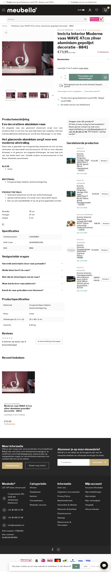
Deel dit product (91, 91)
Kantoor (33, 496)
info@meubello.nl (95, 129)
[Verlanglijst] (96, 10)
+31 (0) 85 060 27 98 (78, 131)
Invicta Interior (65, 30)
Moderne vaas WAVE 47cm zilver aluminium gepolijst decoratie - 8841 (42, 26)
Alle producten (92, 509)
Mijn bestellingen (93, 492)
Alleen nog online (37, 465)
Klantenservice (12, 465)
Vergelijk (89, 505)
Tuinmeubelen (36, 500)
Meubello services (38, 505)
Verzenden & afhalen (67, 505)
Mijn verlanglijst (92, 500)
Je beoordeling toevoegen (49, 341)
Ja (76, 566)
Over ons (61, 487)
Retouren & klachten (67, 509)
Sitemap (61, 518)
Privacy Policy (63, 496)
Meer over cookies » (99, 566)
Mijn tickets (90, 496)
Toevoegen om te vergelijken (69, 91)
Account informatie (94, 487)
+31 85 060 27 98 (15, 510)
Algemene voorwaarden (68, 492)
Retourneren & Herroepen (64, 523)
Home (4, 26)
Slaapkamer (35, 492)
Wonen (33, 487)
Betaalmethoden (65, 500)
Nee (85, 566)
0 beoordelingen (94, 30)
